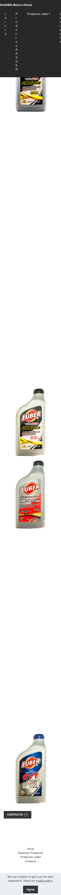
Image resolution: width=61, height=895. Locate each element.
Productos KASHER (17, 43)
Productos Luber (37, 14)
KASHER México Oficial (16, 5)
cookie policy (44, 880)
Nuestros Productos (30, 853)
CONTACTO (15, 814)
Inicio (5, 23)
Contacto (30, 861)
